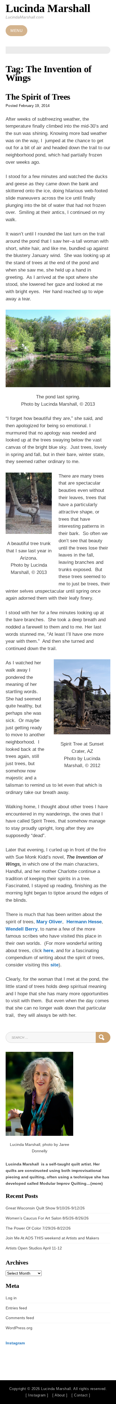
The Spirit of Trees (38, 97)
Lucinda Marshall (48, 8)
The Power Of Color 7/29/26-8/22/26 (38, 1228)
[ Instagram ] (37, 1395)
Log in (11, 1298)
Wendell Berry (21, 929)
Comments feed (20, 1318)
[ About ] (60, 1395)
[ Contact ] (81, 1395)
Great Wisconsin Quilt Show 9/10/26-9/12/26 (45, 1208)
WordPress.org (19, 1328)
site (54, 965)
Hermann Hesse (84, 921)
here (48, 950)
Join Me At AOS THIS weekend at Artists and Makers (52, 1238)
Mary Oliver (49, 921)
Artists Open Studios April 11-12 (34, 1248)
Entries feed (16, 1308)
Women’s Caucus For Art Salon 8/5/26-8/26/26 (47, 1218)
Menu (16, 31)
